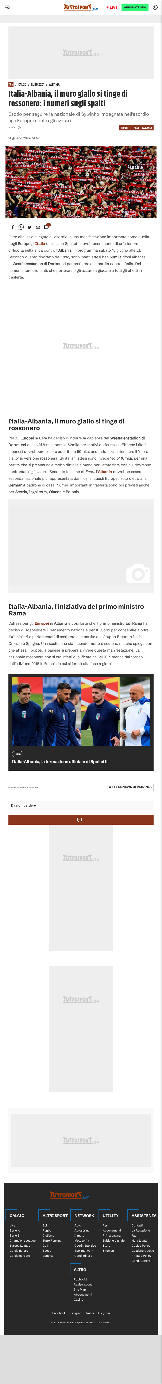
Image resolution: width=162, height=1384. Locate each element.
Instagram (75, 1313)
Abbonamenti (112, 1230)
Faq (134, 1235)
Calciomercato (20, 1256)
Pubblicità (80, 1279)
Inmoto (79, 1235)
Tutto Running (52, 1240)
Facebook (59, 1313)
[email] (38, 227)
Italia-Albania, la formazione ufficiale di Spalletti (59, 761)
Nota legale (139, 1240)
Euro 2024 (37, 84)
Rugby (47, 1230)
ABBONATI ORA (135, 7)
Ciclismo (48, 1235)
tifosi (124, 127)
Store (106, 1245)
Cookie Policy (141, 1245)
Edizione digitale (114, 1240)
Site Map (80, 1289)
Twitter (89, 1313)
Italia (135, 127)
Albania (54, 84)
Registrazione (83, 1284)
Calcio (22, 84)
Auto (77, 1225)
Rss (105, 1225)
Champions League (23, 1240)
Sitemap (108, 1251)
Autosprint (81, 1230)
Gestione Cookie (143, 1251)
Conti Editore (83, 1256)
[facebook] (12, 227)
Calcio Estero (19, 1251)
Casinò (78, 1299)
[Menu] (7, 7)
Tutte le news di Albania (129, 787)
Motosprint (81, 1240)
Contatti (137, 1225)
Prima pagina (112, 1235)
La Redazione (141, 1230)
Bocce (47, 1251)
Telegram (103, 1313)
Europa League (20, 1245)
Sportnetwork (83, 1251)
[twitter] (29, 227)
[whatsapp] (21, 227)
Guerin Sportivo (85, 1245)
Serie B (15, 1235)
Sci (45, 1225)
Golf (45, 1245)
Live (113, 7)
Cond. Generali (142, 1261)
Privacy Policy (141, 1256)
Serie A (15, 1230)
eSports (48, 1256)
